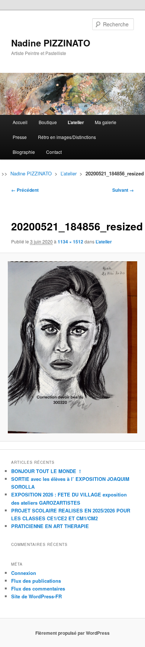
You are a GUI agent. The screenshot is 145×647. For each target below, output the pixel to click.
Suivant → (123, 190)
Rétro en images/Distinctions (67, 137)
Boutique (48, 122)
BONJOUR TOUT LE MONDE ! (46, 471)
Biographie (24, 152)
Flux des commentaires (38, 588)
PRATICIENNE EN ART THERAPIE (50, 526)
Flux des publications (36, 580)
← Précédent (25, 190)
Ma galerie (105, 122)
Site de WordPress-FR (36, 596)
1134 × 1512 (70, 241)
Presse (20, 137)
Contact (54, 152)
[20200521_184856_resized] (72, 347)
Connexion (23, 572)
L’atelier (76, 122)
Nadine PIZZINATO (50, 42)
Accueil (20, 122)
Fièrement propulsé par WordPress (72, 633)
